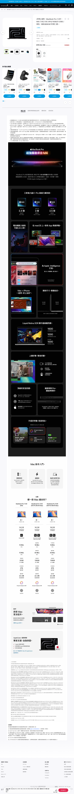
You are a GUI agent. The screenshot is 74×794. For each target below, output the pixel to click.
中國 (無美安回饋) (67, 769)
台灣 (65, 764)
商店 (12, 5)
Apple (41, 32)
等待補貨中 (63, 790)
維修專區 (24, 771)
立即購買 (9, 96)
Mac (21, 5)
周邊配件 (40, 5)
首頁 (2, 9)
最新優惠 (46, 764)
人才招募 (66, 776)
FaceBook (47, 775)
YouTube (47, 777)
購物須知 (46, 766)
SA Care (24, 764)
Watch (35, 5)
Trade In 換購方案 (26, 766)
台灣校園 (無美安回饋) (68, 771)
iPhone (25, 5)
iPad (30, 5)
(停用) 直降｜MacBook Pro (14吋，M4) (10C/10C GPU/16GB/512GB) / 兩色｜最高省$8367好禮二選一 (25, 9)
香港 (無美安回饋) (67, 766)
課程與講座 (25, 769)
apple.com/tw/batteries (34, 728)
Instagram (47, 772)
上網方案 (16, 5)
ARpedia (46, 5)
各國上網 (3, 776)
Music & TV (3, 774)
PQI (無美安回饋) (67, 774)
